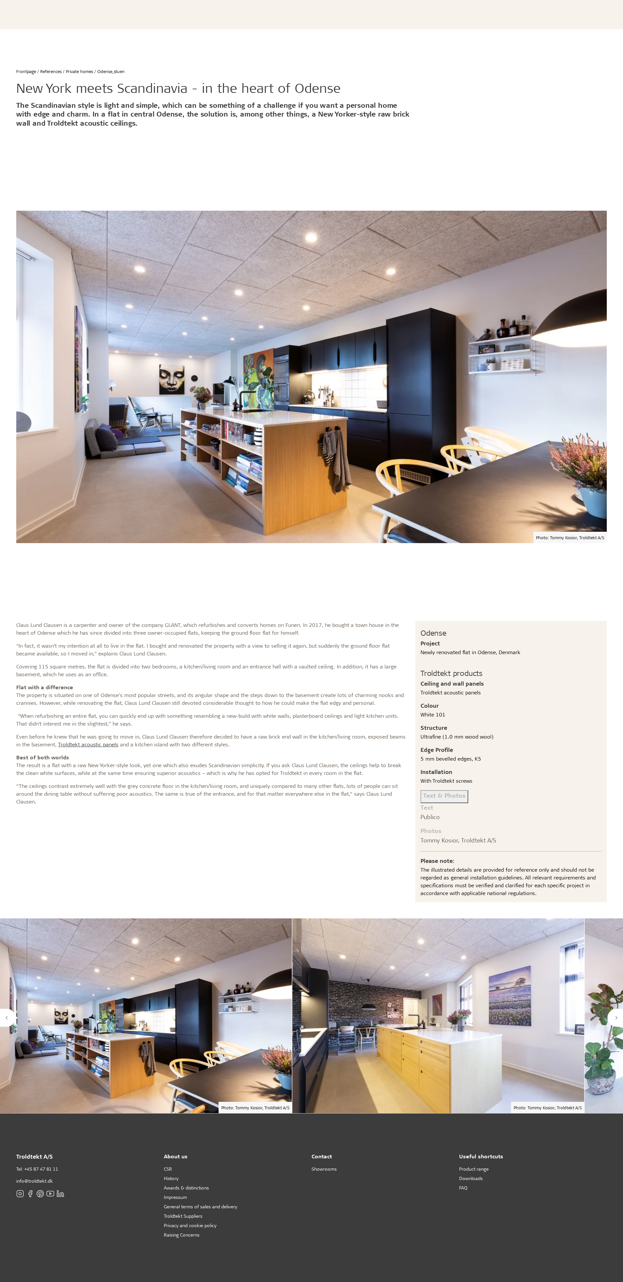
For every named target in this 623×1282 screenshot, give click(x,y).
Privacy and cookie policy (190, 1225)
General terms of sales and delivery (200, 1206)
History (171, 1178)
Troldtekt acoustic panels (88, 744)
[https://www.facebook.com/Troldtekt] (30, 1193)
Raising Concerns (182, 1235)
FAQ (463, 1188)
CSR (168, 1169)
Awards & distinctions (186, 1188)
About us (176, 1156)
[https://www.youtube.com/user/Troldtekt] (50, 1193)
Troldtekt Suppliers (183, 1216)
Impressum (175, 1197)
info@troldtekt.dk (34, 1181)
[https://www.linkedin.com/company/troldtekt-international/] (60, 1193)
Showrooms (324, 1169)
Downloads (471, 1178)
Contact (322, 1156)
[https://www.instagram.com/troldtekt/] (20, 1193)
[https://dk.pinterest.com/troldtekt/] (40, 1193)
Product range (474, 1169)
